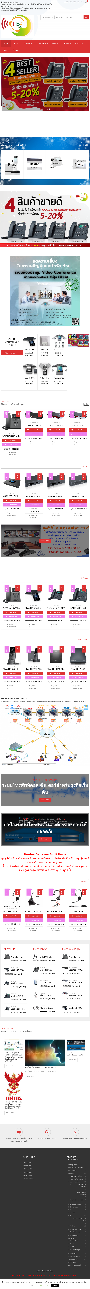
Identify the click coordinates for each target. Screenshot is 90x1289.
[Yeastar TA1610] (34, 416)
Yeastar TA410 (78, 425)
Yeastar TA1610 (34, 425)
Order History (28, 1172)
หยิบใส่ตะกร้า (13, 440)
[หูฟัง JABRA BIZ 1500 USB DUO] (36, 957)
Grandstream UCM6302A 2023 (18, 496)
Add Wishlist (12, 454)
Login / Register (70, 2)
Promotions (79, 43)
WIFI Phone (72, 1262)
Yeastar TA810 (56, 425)
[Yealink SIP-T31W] (7, 1008)
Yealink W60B (78, 669)
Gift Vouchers (28, 1175)
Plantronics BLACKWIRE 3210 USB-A (47, 995)
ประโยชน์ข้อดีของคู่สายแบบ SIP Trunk (40, 1067)
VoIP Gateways (75, 1250)
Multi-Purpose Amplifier (81, 1193)
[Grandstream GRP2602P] (36, 969)
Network (66, 43)
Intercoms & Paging (74, 1204)
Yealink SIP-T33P (78, 608)
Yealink (6, 358)
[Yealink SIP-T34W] (56, 595)
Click (82, 90)
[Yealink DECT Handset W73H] (12, 656)
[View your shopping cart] (86, 2)
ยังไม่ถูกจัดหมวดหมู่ (74, 1265)
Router (72, 1244)
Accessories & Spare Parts (79, 1219)
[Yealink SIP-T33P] (78, 595)
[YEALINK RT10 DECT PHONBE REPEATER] (56, 656)
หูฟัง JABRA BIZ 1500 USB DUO (47, 957)
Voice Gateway (41, 43)
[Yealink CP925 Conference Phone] (34, 595)
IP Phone (27, 43)
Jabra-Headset (44, 955)
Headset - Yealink (12, 908)
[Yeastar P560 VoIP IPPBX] (56, 483)
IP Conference (9, 353)
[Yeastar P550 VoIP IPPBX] (78, 483)
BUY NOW (45, 541)
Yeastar (72, 1212)
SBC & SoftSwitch (74, 1256)
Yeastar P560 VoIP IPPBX (59, 496)
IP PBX (16, 43)
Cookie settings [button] (43, 1285)
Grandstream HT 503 (47, 982)
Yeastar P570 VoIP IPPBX (37, 496)
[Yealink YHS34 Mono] (12, 898)
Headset (55, 43)
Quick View (12, 452)
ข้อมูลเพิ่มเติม (45, 839)
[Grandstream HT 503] (36, 982)
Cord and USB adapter (75, 1168)
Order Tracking (29, 1179)
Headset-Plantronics (77, 1179)
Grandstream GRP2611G (11, 436)
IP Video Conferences (75, 1229)
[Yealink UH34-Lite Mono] (78, 898)
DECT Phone (83, 639)
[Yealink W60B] (78, 656)
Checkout (27, 1166)
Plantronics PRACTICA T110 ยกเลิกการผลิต (47, 1008)
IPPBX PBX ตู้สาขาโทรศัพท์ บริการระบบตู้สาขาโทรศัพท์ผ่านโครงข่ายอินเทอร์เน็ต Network (13, 1057)
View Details (13, 444)
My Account (28, 1162)
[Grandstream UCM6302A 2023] (12, 483)
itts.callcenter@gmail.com (11, 2)
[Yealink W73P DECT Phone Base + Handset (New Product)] (34, 656)
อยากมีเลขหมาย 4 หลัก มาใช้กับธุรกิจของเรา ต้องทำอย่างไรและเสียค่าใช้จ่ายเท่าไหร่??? (13, 1105)
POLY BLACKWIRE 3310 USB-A (61, 911)
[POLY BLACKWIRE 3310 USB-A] (56, 898)
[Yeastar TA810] (56, 416)
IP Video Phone (73, 1235)
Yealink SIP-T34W (56, 608)
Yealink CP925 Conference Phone (42, 608)
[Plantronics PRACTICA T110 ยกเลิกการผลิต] (36, 1008)
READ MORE (10, 1066)
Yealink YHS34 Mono (13, 911)
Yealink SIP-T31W (18, 1009)
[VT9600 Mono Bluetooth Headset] (34, 898)
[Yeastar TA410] (78, 416)
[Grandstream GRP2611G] (11, 421)
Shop (5, 50)
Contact (16, 50)
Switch (72, 1247)
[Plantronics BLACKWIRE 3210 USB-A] (36, 995)
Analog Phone (73, 1165)
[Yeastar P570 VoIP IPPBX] (34, 483)
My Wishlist (28, 1169)
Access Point (74, 1241)
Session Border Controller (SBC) (75, 1054)
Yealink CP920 (45, 378)
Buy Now (45, 800)
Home (6, 43)
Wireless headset (77, 1200)
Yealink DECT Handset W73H (17, 669)
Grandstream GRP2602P (47, 970)
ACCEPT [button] (55, 1285)
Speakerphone (75, 1232)
